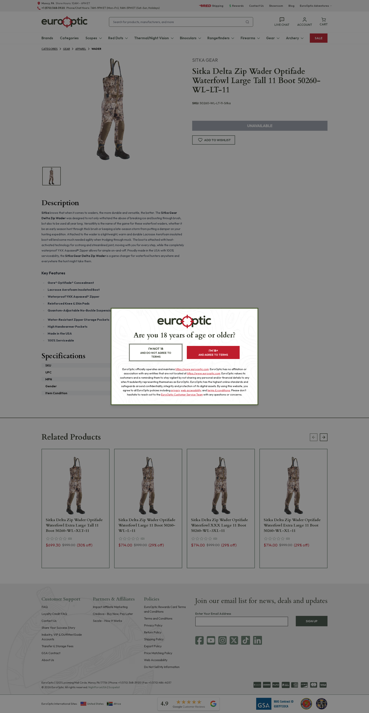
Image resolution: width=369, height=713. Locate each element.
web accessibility (191, 390)
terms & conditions (218, 390)
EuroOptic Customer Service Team (182, 394)
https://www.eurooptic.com (192, 369)
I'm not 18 (155, 352)
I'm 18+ (213, 352)
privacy (175, 390)
